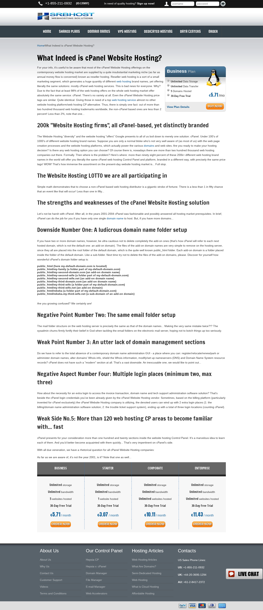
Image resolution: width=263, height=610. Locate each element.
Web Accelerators (96, 593)
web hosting (123, 81)
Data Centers (190, 31)
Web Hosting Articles (144, 559)
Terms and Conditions (53, 593)
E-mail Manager (95, 586)
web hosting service (124, 99)
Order (213, 31)
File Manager (94, 579)
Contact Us (46, 573)
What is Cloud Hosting (145, 586)
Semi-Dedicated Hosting (146, 573)
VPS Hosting (127, 31)
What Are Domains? (144, 566)
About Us (45, 559)
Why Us (44, 566)
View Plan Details (178, 106)
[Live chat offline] (244, 574)
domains (149, 145)
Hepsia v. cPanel (96, 566)
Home (47, 31)
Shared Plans (69, 31)
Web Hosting (139, 579)
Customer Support (51, 579)
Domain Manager (96, 573)
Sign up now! (146, 3)
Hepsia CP (92, 559)
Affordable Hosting (143, 593)
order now (60, 524)
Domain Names (99, 31)
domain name (115, 218)
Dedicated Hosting (158, 31)
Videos (44, 586)
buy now (215, 106)
